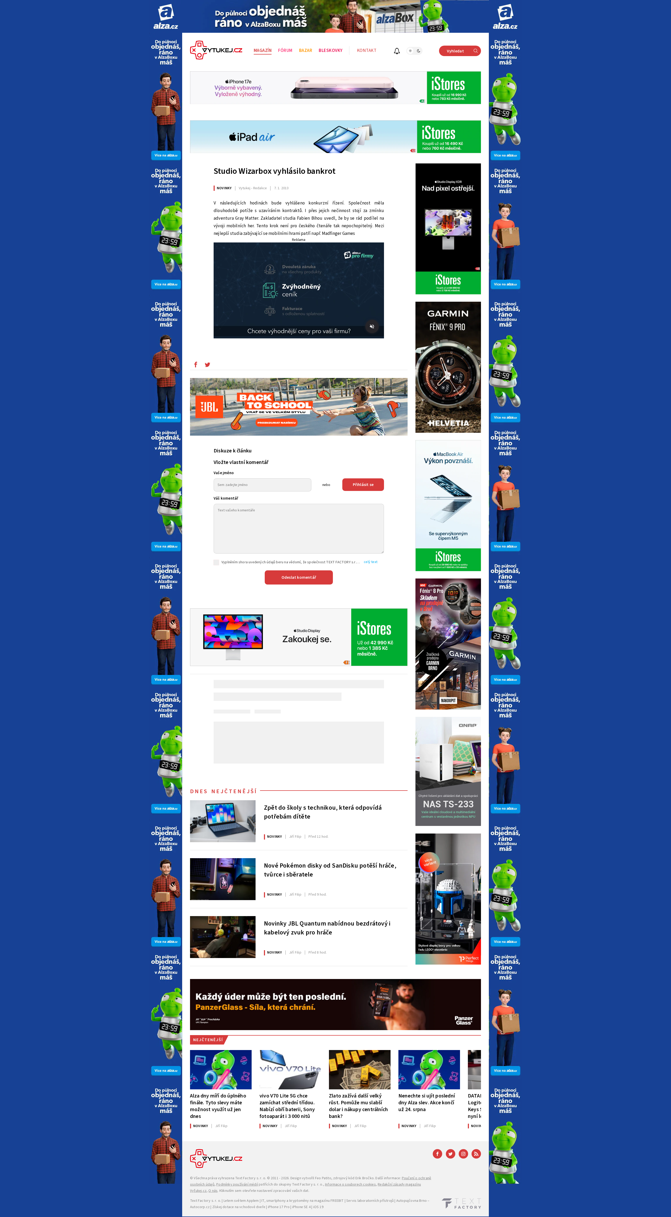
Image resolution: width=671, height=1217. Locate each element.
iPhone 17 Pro (279, 1207)
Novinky (224, 188)
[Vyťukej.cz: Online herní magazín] (216, 51)
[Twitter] (450, 1154)
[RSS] (476, 1154)
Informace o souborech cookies (350, 1184)
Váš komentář (226, 498)
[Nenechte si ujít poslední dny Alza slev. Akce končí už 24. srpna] (429, 1069)
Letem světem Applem (241, 1200)
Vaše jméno (224, 473)
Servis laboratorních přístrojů (370, 1200)
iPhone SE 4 (301, 1207)
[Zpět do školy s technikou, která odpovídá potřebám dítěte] (223, 821)
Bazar (305, 50)
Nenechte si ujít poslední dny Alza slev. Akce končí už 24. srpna (426, 1102)
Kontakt (367, 50)
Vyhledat (455, 51)
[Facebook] (437, 1154)
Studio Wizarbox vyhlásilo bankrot (275, 171)
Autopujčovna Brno (411, 1200)
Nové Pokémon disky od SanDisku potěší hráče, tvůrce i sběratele (330, 870)
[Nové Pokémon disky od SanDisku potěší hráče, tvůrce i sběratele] (223, 879)
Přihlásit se (363, 485)
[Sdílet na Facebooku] (195, 366)
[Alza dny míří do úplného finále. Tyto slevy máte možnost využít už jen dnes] (221, 1069)
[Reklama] (165, 16)
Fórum (285, 50)
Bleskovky (331, 50)
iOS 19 (318, 1207)
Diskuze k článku (233, 451)
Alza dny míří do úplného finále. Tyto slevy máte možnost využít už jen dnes (218, 1106)
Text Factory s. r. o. (250, 1178)
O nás (213, 1190)
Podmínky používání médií (237, 1184)
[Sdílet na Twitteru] (207, 366)
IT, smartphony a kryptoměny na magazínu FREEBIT (302, 1200)
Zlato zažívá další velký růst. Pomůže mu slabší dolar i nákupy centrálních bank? (358, 1106)
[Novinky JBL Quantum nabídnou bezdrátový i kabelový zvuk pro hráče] (223, 937)
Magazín (263, 50)
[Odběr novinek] (397, 51)
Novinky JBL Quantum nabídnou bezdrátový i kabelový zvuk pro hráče (327, 928)
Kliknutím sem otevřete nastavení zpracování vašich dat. (264, 1190)
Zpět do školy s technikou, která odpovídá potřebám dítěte (323, 812)
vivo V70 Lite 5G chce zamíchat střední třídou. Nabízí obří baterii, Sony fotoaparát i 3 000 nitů (287, 1106)
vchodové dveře (252, 1207)
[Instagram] (463, 1154)
